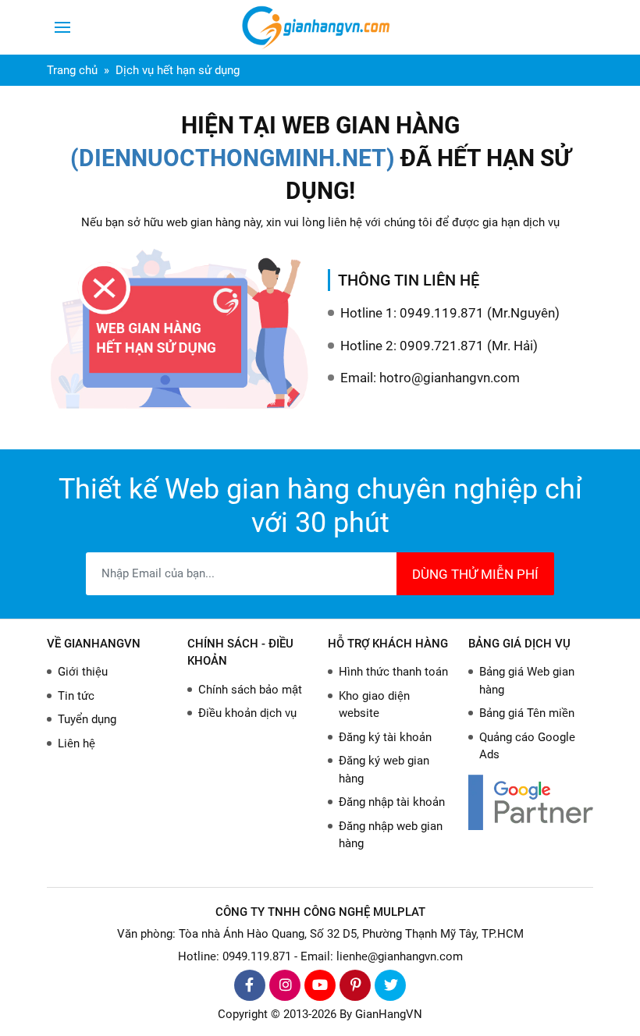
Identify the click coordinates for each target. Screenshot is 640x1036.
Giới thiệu (83, 672)
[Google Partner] (530, 802)
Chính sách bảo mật (250, 690)
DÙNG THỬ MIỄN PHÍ (475, 574)
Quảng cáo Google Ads (527, 746)
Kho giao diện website (374, 705)
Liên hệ (76, 743)
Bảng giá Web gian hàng (526, 681)
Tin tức (76, 696)
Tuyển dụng (87, 719)
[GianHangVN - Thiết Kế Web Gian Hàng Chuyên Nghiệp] (320, 27)
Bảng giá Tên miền (526, 713)
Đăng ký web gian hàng (384, 770)
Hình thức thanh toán (393, 672)
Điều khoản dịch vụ (247, 713)
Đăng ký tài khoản (385, 737)
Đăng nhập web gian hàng (391, 835)
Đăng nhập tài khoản (392, 802)
